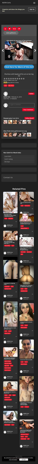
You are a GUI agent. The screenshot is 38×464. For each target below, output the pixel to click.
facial (10, 331)
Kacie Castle (24, 327)
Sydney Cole (8, 288)
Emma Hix (27, 205)
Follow (31, 93)
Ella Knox (11, 85)
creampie (7, 286)
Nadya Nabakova (25, 228)
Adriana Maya (8, 363)
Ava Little (23, 252)
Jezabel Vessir (8, 399)
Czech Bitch (7, 156)
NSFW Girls (6, 3)
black (6, 395)
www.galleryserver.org (12, 33)
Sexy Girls (25, 299)
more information (13, 459)
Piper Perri (7, 333)
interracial (7, 397)
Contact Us (8, 177)
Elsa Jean (11, 218)
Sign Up (32, 9)
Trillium (27, 406)
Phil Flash (7, 162)
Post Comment (28, 110)
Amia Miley (7, 245)
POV (26, 288)
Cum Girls (15, 118)
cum (5, 85)
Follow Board (29, 118)
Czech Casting (8, 159)
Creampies (9, 296)
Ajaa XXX (7, 365)
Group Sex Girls (27, 262)
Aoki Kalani (7, 424)
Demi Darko (8, 368)
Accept (24, 459)
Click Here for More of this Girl (19, 67)
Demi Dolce (7, 370)
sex (22, 254)
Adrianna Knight (25, 434)
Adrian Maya (8, 361)
